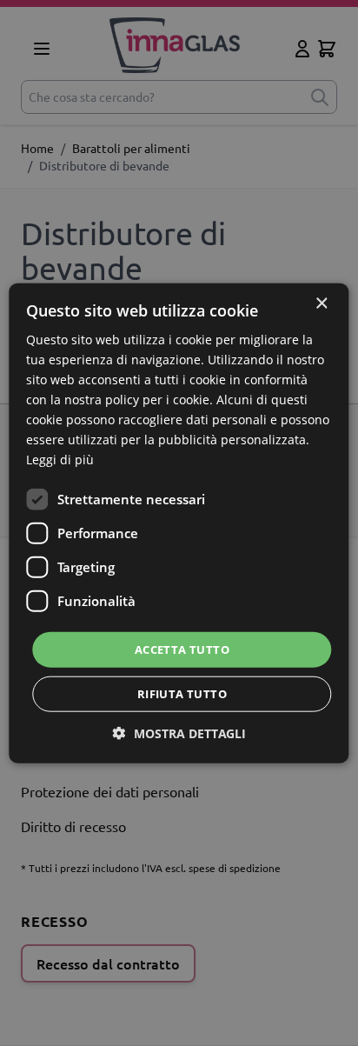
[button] (179, 733)
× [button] (321, 303)
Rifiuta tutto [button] (182, 694)
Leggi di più (60, 459)
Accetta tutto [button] (182, 648)
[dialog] (179, 523)
